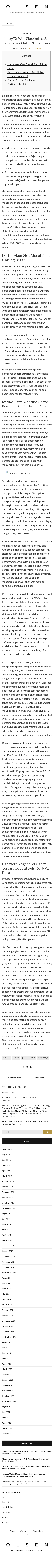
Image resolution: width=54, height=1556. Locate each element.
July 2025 (6, 1219)
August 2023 (7, 1342)
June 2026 (6, 1160)
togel (4, 1497)
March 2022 (7, 1428)
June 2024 (6, 1289)
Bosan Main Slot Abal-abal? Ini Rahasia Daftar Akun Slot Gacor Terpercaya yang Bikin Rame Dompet (24, 1482)
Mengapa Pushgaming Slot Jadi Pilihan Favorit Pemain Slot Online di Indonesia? (25, 1460)
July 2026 (6, 1154)
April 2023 (6, 1364)
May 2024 (6, 1294)
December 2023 (8, 1321)
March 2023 (7, 1369)
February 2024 (8, 1310)
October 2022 (8, 1396)
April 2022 (6, 1423)
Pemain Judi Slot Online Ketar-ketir (20, 1097)
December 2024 (8, 1256)
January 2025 (7, 1251)
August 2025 (7, 1213)
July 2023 (6, 1348)
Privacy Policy (38, 1531)
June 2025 (6, 1224)
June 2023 (6, 1353)
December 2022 (8, 1385)
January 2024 (7, 1315)
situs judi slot (7, 1507)
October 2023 (8, 1332)
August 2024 (7, 1278)
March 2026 (7, 1176)
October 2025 (8, 1203)
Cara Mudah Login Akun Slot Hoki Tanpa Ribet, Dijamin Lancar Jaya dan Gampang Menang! (27, 1452)
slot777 (5, 1517)
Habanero (27, 33)
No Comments (35, 48)
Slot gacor (6, 1522)
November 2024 (9, 1262)
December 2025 (8, 1192)
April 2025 (6, 1235)
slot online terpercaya (11, 1492)
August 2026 (7, 1149)
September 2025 (9, 1208)
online (16, 1058)
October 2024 (8, 1267)
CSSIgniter (39, 1550)
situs (33, 1058)
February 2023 (8, 1374)
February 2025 (8, 1246)
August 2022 (7, 1407)
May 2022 (6, 1417)
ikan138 (5, 1502)
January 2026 (7, 1187)
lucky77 (6, 1058)
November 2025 (9, 1197)
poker (24, 1058)
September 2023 (9, 1337)
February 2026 (8, 1181)
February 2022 (8, 1433)
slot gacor (6, 1512)
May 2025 (6, 1230)
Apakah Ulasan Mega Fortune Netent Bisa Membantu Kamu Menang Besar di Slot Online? (26, 1467)
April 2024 (6, 1299)
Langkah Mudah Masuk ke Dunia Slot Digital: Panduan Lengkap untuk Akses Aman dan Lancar (23, 1475)
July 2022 (6, 1412)
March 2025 (7, 1240)
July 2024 (6, 1283)
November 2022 (9, 1391)
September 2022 (9, 1401)
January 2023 (7, 1380)
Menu (9, 23)
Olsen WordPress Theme (21, 1550)
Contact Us (25, 1531)
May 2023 (6, 1358)
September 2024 (9, 1273)
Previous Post (14, 1077)
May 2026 (6, 1165)
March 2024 (7, 1305)
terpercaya (43, 1058)
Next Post (39, 1077)
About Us (14, 1531)
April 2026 (6, 1171)
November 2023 (9, 1326)
